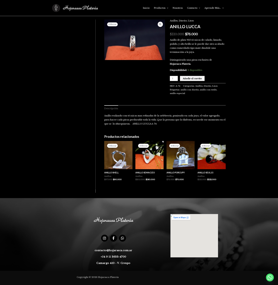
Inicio (146, 8)
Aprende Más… (212, 8)
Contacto (192, 8)
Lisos (191, 20)
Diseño (183, 20)
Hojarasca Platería (80, 8)
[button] (166, 8)
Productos (159, 8)
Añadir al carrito (192, 78)
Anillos (174, 20)
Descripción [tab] (111, 108)
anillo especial (177, 93)
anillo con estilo (208, 89)
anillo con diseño (190, 89)
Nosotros (178, 8)
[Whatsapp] (270, 277)
